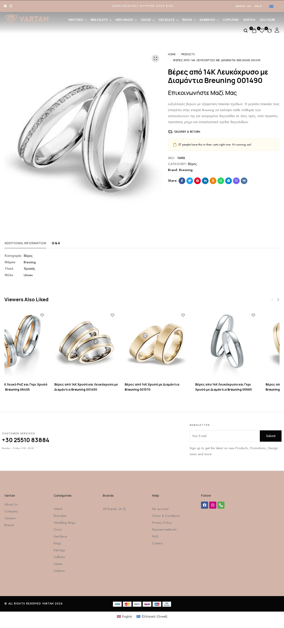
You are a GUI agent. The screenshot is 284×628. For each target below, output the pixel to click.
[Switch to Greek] (271, 6)
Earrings (207, 19)
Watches (75, 19)
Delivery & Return (187, 132)
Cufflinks (231, 19)
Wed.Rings (124, 19)
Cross (146, 19)
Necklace (167, 19)
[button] (278, 299)
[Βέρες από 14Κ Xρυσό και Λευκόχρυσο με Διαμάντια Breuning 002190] (36, 344)
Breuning (186, 169)
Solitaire (267, 19)
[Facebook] (5, 6)
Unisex (28, 275)
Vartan (249, 19)
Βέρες (192, 163)
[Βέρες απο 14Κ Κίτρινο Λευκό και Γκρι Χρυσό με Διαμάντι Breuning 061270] (248, 344)
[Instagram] (10, 6)
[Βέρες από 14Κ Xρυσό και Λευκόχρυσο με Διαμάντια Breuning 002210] (107, 344)
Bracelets (99, 19)
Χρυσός (29, 268)
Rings (187, 19)
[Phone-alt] (221, 505)
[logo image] (26, 19)
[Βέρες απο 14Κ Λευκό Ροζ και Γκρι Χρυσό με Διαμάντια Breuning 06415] (177, 344)
